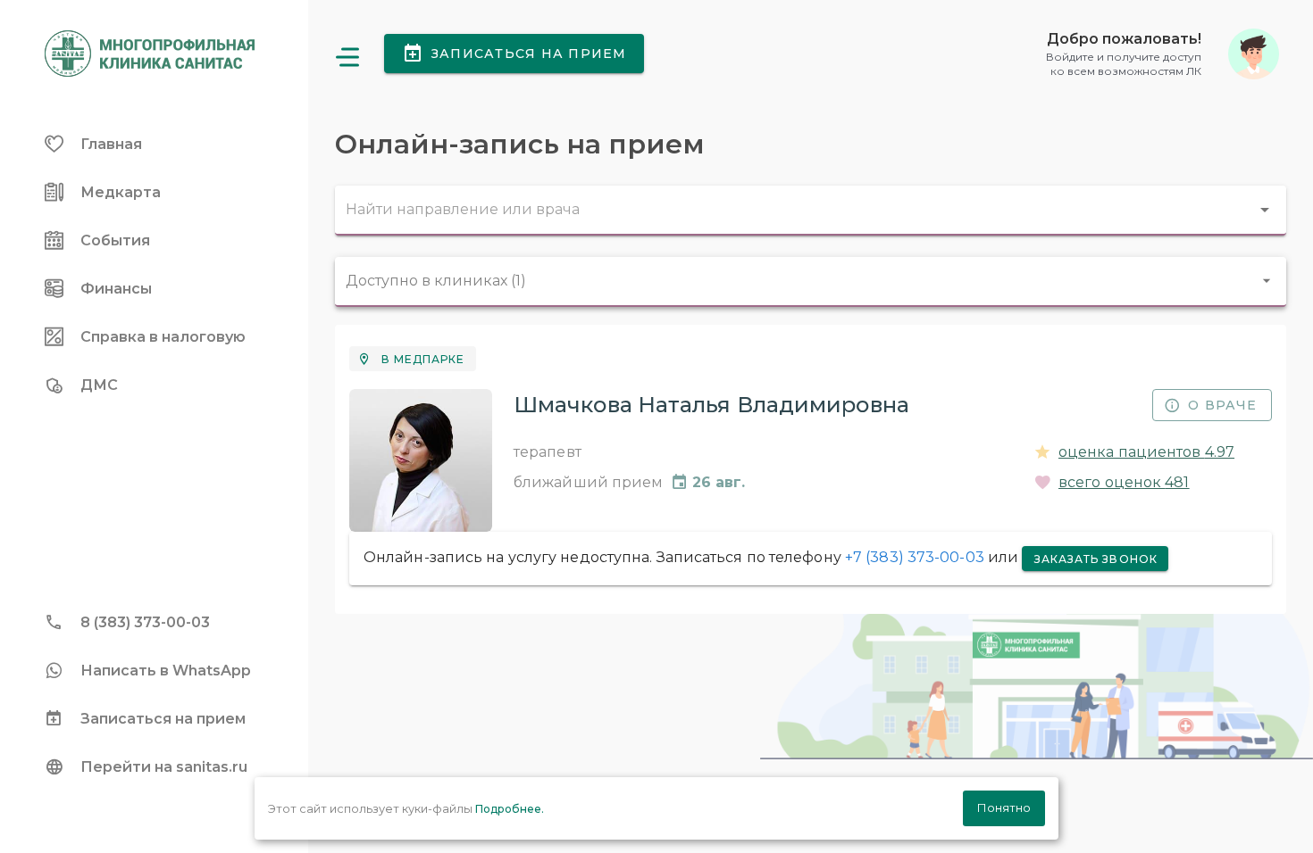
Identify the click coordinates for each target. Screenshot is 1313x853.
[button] (1162, 54)
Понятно (1004, 807)
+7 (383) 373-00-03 (914, 557)
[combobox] (810, 211)
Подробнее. (509, 809)
